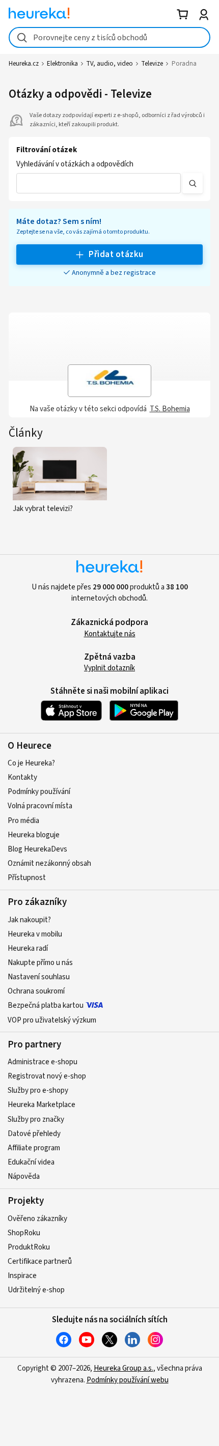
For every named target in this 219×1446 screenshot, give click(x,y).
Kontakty (22, 777)
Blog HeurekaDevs (37, 849)
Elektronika (62, 63)
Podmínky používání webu (128, 1380)
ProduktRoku (29, 1247)
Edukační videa (31, 1162)
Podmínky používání (39, 791)
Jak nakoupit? (29, 920)
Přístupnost (27, 877)
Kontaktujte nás (109, 634)
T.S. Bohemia (170, 409)
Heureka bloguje (34, 835)
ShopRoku (24, 1233)
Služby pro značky (36, 1119)
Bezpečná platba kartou (46, 1005)
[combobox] (109, 37)
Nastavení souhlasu (39, 977)
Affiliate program (34, 1148)
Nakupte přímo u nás (40, 962)
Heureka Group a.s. (123, 1368)
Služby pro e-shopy (38, 1090)
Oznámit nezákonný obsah (49, 863)
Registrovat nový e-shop (47, 1076)
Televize (152, 63)
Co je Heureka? (31, 763)
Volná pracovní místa (40, 806)
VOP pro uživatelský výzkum (52, 1020)
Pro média (23, 820)
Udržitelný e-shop (36, 1290)
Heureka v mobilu (35, 934)
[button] (98, 183)
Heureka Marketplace (41, 1104)
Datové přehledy (34, 1133)
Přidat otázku (116, 254)
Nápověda (24, 1176)
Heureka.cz (24, 63)
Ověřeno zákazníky (37, 1218)
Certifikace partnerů (40, 1261)
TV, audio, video (109, 63)
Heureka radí (28, 948)
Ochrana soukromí (36, 991)
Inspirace (22, 1275)
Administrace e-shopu (42, 1062)
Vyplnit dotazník (109, 668)
